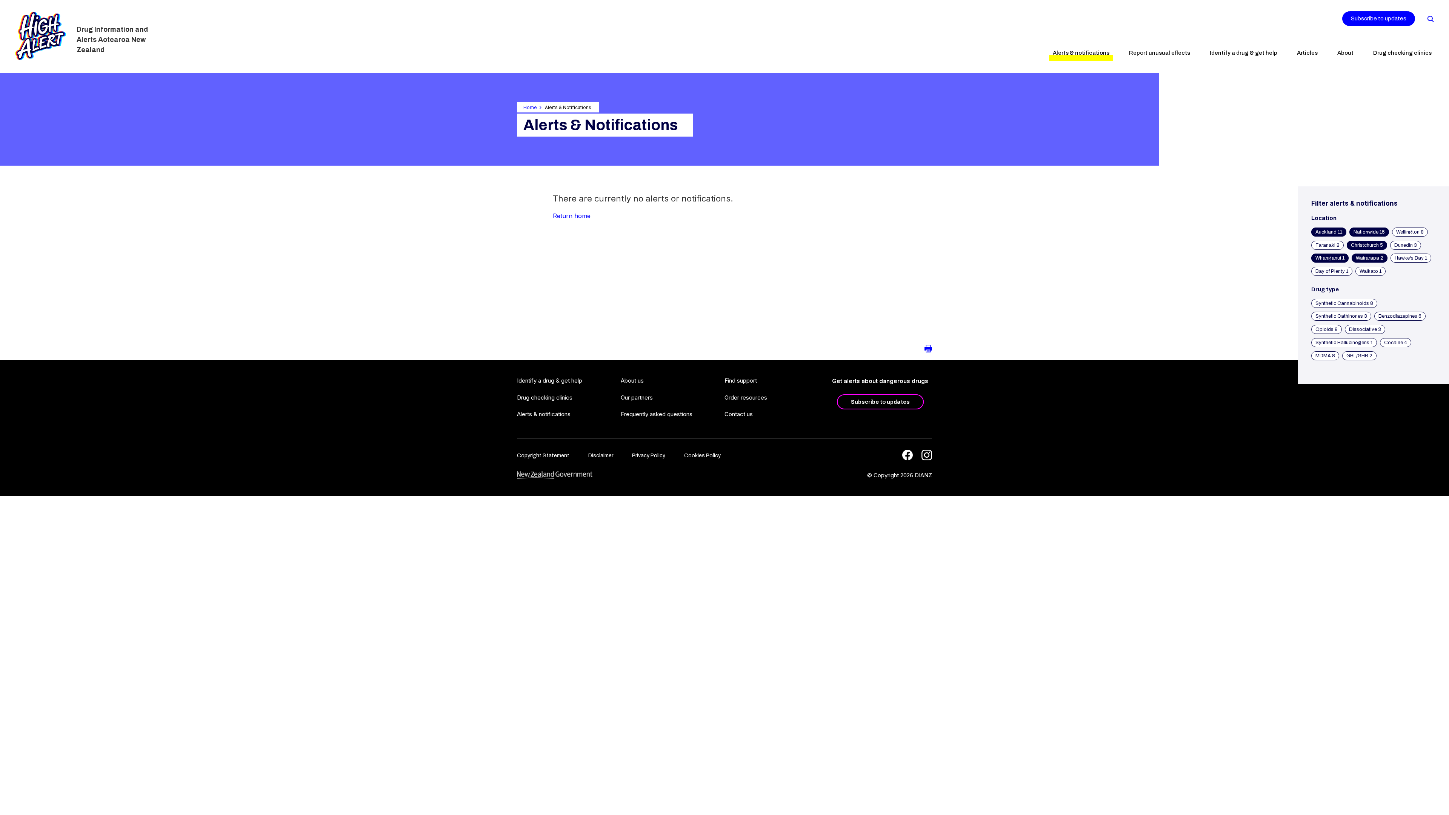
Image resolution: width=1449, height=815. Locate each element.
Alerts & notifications (1081, 53)
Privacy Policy (648, 455)
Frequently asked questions (656, 414)
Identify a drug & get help (1243, 53)
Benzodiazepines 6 (1399, 316)
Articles (1307, 53)
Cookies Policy (702, 455)
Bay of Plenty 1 (1331, 271)
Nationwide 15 (1369, 232)
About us (632, 380)
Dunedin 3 (1405, 245)
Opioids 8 (1326, 329)
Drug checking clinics (1402, 53)
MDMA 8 (1325, 355)
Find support (740, 380)
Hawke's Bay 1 (1411, 258)
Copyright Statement (543, 455)
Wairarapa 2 (1369, 258)
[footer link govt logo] (554, 475)
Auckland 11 (1328, 232)
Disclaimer (600, 455)
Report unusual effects (1159, 53)
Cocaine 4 (1395, 342)
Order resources (745, 397)
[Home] (40, 35)
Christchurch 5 (1367, 245)
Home (530, 107)
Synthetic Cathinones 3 (1341, 316)
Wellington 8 (1410, 232)
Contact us (738, 414)
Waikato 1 (1370, 271)
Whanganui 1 (1329, 258)
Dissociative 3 (1365, 329)
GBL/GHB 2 (1359, 355)
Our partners (637, 397)
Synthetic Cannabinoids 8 (1344, 303)
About (1345, 53)
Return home (572, 216)
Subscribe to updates (1378, 18)
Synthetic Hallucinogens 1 (1344, 342)
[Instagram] (926, 455)
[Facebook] (907, 455)
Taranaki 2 (1327, 245)
